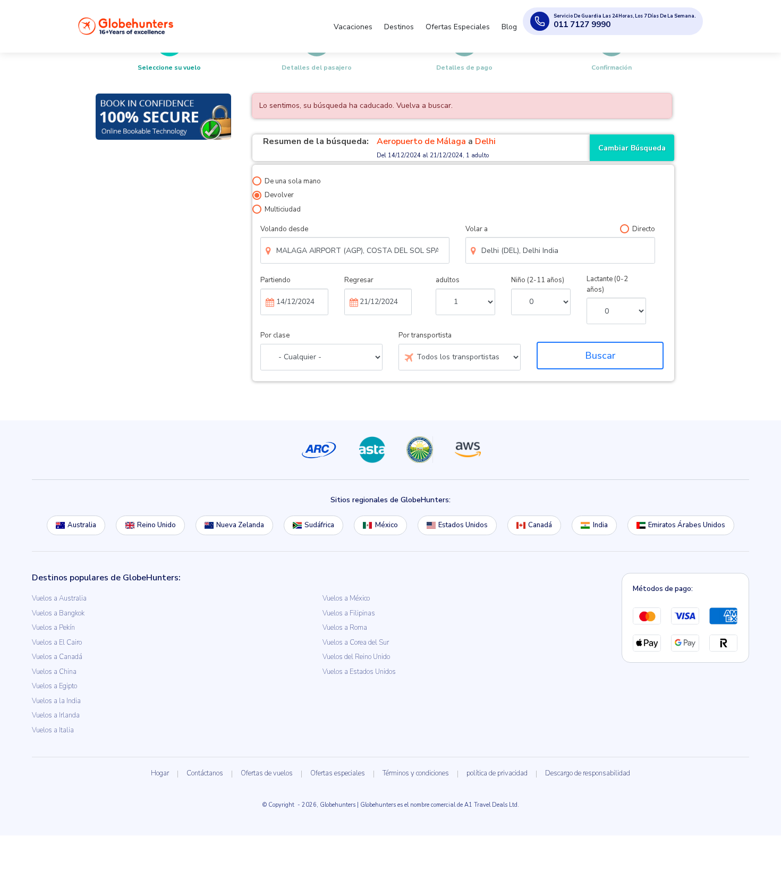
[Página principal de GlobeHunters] (126, 25)
